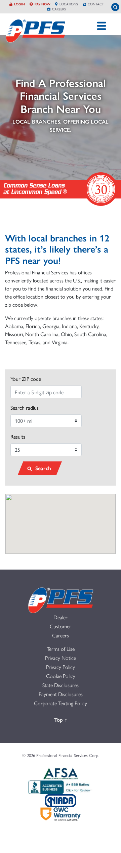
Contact (96, 4)
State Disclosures (60, 685)
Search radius (24, 407)
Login (19, 4)
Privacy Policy (60, 667)
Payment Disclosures (61, 694)
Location (68, 4)
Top (65, 719)
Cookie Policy (60, 676)
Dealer (60, 617)
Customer (60, 626)
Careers (59, 9)
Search (42, 468)
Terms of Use (61, 649)
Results (17, 436)
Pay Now (42, 4)
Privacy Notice (60, 658)
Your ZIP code (25, 379)
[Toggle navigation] (101, 26)
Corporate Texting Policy (60, 703)
